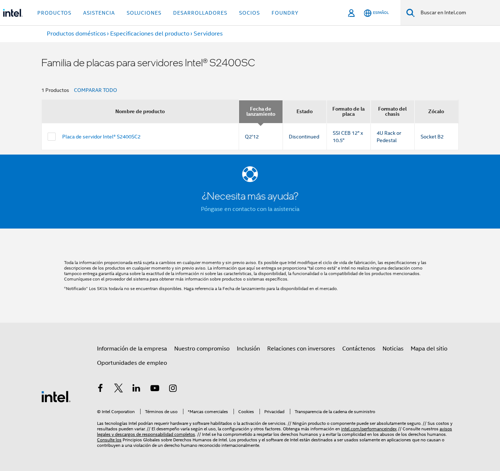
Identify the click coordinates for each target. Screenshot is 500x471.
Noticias (393, 348)
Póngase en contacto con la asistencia (250, 209)
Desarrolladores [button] (200, 13)
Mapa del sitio (429, 348)
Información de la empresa (132, 348)
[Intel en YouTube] (155, 389)
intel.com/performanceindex (369, 428)
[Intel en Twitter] (118, 389)
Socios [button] (249, 13)
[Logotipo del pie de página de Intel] (56, 396)
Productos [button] (54, 13)
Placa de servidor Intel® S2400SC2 (101, 136)
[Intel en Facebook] (100, 389)
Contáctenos (358, 348)
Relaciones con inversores (301, 348)
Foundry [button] (285, 13)
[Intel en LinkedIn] (136, 389)
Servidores (208, 33)
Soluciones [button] (144, 13)
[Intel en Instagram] (173, 389)
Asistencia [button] (99, 13)
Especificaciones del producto (149, 33)
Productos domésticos (76, 33)
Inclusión (248, 348)
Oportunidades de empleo (132, 363)
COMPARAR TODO (95, 90)
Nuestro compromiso (202, 348)
